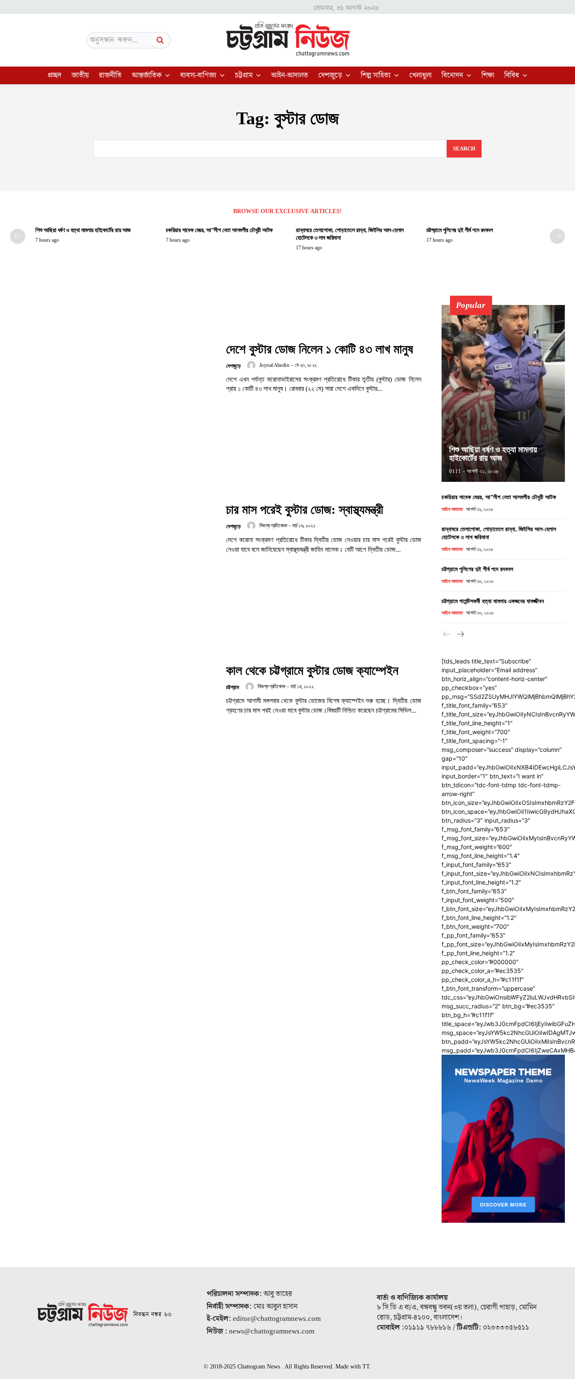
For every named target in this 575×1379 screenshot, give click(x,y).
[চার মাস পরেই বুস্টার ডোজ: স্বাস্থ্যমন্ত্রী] (113, 529)
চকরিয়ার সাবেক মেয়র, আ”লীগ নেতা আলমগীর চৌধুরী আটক (219, 230)
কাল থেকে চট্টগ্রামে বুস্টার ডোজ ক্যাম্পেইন (312, 670)
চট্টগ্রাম (232, 687)
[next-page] (557, 236)
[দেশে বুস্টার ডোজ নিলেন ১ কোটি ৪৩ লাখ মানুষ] (113, 368)
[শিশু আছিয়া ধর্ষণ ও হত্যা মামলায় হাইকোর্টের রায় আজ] (503, 393)
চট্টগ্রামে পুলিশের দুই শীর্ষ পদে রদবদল (459, 230)
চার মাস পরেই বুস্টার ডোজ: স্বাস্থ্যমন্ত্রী (304, 509)
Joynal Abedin (274, 365)
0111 (455, 471)
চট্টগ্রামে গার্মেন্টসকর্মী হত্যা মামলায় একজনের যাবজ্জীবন (493, 601)
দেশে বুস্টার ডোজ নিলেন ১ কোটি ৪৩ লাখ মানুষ (319, 349)
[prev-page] (17, 236)
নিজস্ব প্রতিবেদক (273, 525)
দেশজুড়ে (233, 366)
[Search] (160, 40)
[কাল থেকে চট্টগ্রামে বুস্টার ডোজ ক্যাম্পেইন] (113, 689)
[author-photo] (252, 365)
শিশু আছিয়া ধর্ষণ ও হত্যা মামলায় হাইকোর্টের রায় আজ (82, 230)
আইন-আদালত (452, 509)
